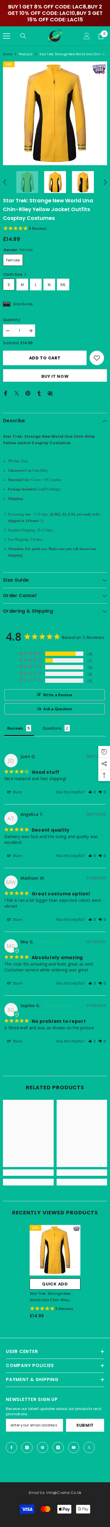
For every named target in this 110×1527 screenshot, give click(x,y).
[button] (4, 182)
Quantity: (12, 319)
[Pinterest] (28, 392)
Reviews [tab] (15, 728)
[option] (55, 113)
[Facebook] (5, 392)
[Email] (50, 392)
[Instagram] (27, 1447)
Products (26, 54)
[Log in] (87, 36)
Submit (85, 1425)
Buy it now (55, 376)
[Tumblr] (39, 392)
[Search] (23, 35)
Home (7, 54)
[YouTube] (73, 1447)
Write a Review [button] (57, 694)
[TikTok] (58, 1447)
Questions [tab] (52, 728)
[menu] (6, 35)
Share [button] (17, 792)
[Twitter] (16, 392)
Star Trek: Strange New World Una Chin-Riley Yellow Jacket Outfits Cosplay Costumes (50, 1297)
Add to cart (45, 358)
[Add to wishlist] (96, 358)
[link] (28, 1172)
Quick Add (55, 1284)
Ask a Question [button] (57, 708)
